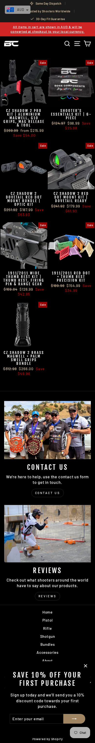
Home (47, 612)
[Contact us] (47, 430)
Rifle (47, 628)
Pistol (47, 620)
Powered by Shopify (47, 739)
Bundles (47, 644)
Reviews (47, 596)
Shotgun (47, 636)
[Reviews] (47, 533)
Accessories (47, 652)
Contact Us (47, 493)
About (47, 660)
